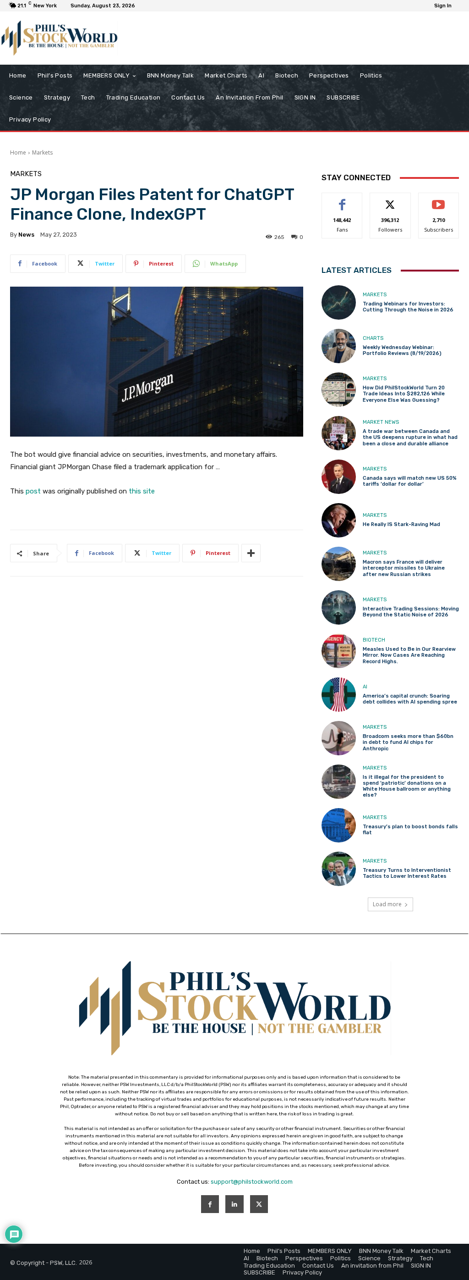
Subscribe (439, 199)
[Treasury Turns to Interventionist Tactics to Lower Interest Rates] (339, 869)
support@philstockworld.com (252, 1181)
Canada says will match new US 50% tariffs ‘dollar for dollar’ (410, 481)
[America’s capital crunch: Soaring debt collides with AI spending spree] (339, 694)
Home (18, 152)
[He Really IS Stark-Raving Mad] (339, 520)
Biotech (374, 640)
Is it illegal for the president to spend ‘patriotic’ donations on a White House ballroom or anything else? (407, 786)
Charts (373, 338)
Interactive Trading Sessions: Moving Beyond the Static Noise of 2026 (411, 612)
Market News (381, 422)
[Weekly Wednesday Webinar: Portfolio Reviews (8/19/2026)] (339, 346)
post (33, 491)
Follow (390, 199)
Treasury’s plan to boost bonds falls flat (410, 830)
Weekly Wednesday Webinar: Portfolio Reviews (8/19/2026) (402, 350)
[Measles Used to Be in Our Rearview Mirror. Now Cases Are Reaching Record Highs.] (339, 651)
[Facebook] (210, 1204)
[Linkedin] (234, 1204)
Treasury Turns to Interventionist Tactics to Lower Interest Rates (407, 873)
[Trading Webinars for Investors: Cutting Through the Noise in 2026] (339, 302)
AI (365, 686)
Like (342, 199)
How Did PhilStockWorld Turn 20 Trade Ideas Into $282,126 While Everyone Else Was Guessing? (404, 394)
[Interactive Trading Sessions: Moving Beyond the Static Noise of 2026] (339, 607)
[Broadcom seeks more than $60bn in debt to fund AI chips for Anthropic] (339, 738)
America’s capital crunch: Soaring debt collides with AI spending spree (410, 699)
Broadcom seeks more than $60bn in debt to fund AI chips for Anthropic (408, 742)
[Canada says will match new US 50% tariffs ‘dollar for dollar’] (339, 477)
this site (142, 491)
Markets (42, 152)
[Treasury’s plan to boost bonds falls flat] (339, 825)
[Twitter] (259, 1204)
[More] (251, 553)
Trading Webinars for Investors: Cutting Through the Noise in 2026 (408, 307)
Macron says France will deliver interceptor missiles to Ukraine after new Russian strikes (404, 568)
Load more (387, 904)
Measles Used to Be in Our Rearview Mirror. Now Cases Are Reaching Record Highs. (409, 655)
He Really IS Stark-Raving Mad (401, 524)
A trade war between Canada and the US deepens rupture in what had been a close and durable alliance (410, 437)
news (26, 235)
